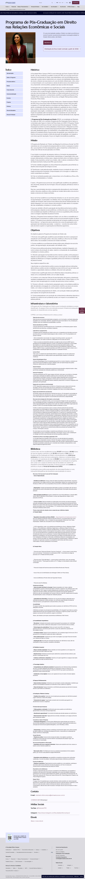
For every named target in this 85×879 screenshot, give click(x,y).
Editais (14, 868)
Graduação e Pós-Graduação (63, 853)
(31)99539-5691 (35, 800)
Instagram (69, 865)
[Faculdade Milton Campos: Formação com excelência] (10, 2)
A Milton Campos (71, 6)
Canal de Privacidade (10, 852)
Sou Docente (63, 6)
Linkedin (59, 867)
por (57, 2)
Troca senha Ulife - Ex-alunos (12, 870)
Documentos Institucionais (27, 849)
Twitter (67, 867)
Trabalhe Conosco (9, 861)
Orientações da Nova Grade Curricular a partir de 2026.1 (61, 49)
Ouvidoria (36, 852)
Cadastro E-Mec (16, 849)
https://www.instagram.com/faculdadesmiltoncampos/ (54, 813)
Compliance (43, 849)
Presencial (14, 6)
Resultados (20, 868)
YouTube (76, 867)
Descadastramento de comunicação (24, 852)
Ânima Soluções (18, 861)
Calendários (8, 868)
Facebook (60, 865)
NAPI (26, 868)
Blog (78, 6)
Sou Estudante (54, 6)
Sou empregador (28, 861)
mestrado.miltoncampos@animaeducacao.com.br (50, 795)
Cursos (7, 6)
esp (62, 2)
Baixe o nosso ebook (37, 821)
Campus (37, 849)
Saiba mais (76, 876)
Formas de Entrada (35, 6)
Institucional (8, 849)
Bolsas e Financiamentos (23, 6)
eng (60, 2)
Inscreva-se (75, 2)
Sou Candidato (45, 6)
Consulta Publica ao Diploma (35, 868)
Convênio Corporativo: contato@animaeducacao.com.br (64, 857)
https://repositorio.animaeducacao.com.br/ (66, 517)
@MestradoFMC (42, 808)
